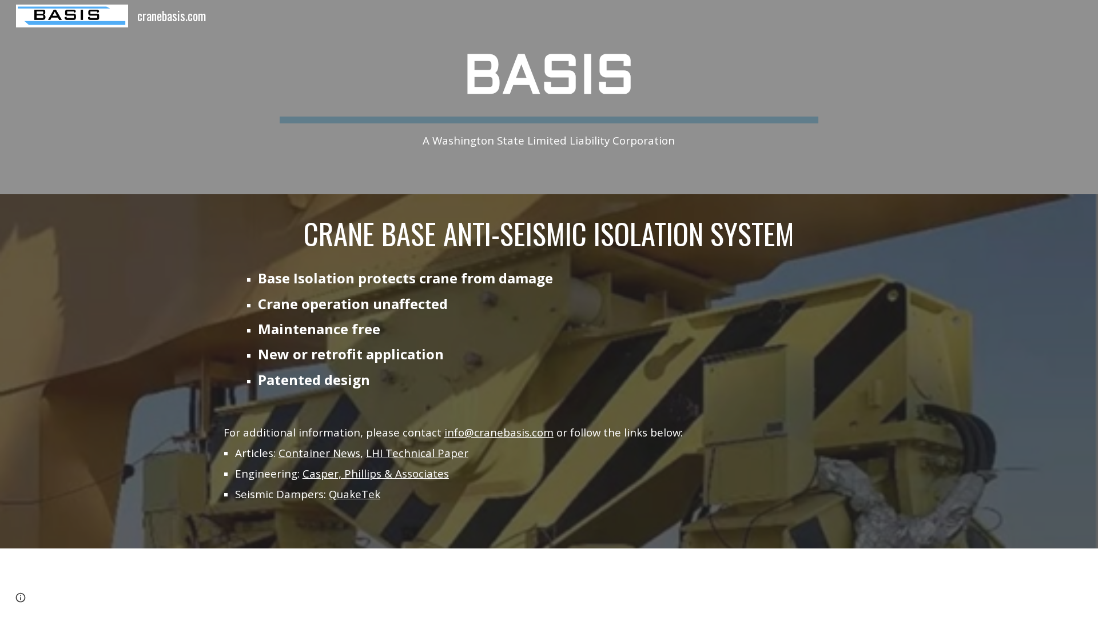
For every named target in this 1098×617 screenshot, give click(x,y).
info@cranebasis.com (499, 432)
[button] (21, 598)
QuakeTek (354, 494)
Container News (319, 453)
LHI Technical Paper (417, 453)
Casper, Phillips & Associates (376, 473)
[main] (548, 97)
